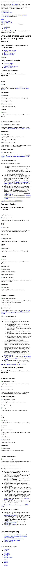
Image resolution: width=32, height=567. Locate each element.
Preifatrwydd (7, 554)
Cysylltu (6, 550)
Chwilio (21, 24)
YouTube (6, 565)
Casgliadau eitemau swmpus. (10, 522)
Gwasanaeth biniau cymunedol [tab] (11, 66)
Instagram (6, 561)
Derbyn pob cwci (4, 11)
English (5, 28)
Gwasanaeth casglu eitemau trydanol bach (13, 538)
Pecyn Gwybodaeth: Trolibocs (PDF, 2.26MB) (12, 201)
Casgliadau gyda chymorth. (10, 524)
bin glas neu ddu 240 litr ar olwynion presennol (19, 128)
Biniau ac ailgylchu (9, 30)
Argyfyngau (6, 553)
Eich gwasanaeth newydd (10, 50)
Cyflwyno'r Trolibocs (9, 54)
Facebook (6, 559)
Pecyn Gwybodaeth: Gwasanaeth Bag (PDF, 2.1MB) (13, 364)
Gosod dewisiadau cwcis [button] (6, 12)
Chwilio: (3, 24)
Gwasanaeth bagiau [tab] (8, 64)
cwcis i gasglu (15, 4)
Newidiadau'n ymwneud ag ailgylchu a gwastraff (15, 534)
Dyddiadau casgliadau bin (10, 52)
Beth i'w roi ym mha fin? (9, 53)
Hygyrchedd (6, 549)
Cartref (2, 30)
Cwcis (5, 551)
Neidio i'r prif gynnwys (6, 21)
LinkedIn (6, 562)
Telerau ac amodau (8, 557)
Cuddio (2, 19)
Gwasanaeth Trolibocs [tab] (9, 63)
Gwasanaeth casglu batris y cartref (12, 540)
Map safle (6, 555)
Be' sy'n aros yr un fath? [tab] (9, 67)
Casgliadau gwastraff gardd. (10, 515)
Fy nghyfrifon (7, 27)
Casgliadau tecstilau (8, 541)
